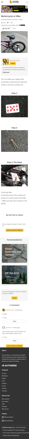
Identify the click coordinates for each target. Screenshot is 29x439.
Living (3, 386)
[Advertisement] (14, 8)
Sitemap (4, 406)
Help (3, 404)
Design (4, 378)
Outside (15, 19)
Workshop (5, 376)
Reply (14, 321)
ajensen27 (9, 327)
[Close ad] (26, 7)
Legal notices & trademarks (11, 435)
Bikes (20, 19)
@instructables (8, 417)
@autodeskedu (8, 421)
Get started (5, 401)
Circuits (4, 373)
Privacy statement (8, 430)
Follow (13, 63)
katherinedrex (7, 19)
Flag (5, 318)
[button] (2, 2)
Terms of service (21, 427)
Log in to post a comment (14, 346)
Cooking (4, 383)
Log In (14, 298)
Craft (3, 381)
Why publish (5, 399)
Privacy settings (20, 430)
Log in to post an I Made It (14, 230)
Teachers (4, 391)
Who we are (5, 409)
